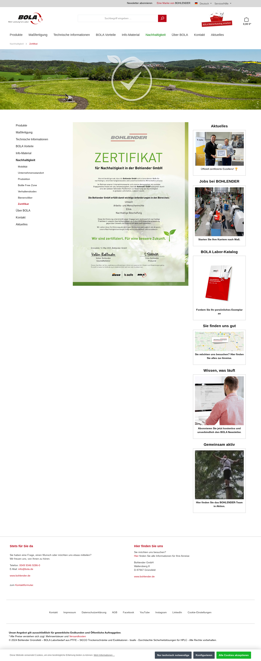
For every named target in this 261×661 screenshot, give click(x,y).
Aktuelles (22, 224)
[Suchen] (162, 18)
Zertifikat (23, 203)
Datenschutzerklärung (94, 612)
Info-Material (23, 153)
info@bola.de (25, 569)
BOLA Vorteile (25, 146)
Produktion (24, 179)
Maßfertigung (24, 132)
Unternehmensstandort (31, 172)
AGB (114, 612)
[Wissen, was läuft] (219, 400)
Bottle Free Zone (27, 185)
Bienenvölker (25, 197)
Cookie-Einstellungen (199, 612)
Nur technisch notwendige (173, 655)
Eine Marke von (173, 3)
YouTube (145, 612)
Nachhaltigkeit (25, 160)
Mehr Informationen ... (104, 655)
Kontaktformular (24, 585)
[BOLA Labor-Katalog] (219, 282)
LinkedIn (177, 612)
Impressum (69, 612)
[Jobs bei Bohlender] (219, 211)
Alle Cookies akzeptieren (234, 655)
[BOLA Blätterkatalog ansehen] (216, 18)
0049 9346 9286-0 (29, 565)
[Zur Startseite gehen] (25, 18)
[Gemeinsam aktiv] (219, 474)
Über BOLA (23, 210)
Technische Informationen (32, 139)
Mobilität (22, 166)
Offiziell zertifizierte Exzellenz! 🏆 (219, 168)
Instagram (161, 612)
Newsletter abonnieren (139, 3)
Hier (136, 555)
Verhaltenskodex (27, 191)
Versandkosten (77, 636)
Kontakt (20, 217)
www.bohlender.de (20, 575)
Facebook (128, 612)
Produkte (21, 125)
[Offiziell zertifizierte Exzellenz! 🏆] (219, 149)
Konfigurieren (204, 655)
